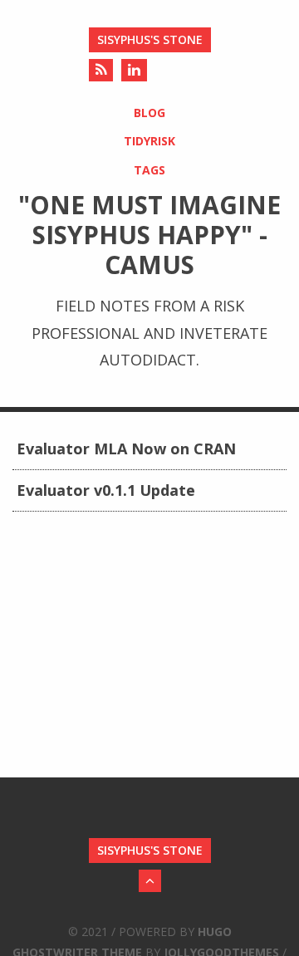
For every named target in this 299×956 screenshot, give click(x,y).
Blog (149, 112)
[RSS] (101, 70)
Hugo (215, 931)
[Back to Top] (150, 881)
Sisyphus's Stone (150, 39)
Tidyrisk (149, 141)
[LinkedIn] (134, 70)
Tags (149, 170)
